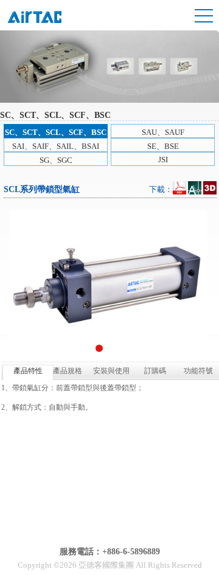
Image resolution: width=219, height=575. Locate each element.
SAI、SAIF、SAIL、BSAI (55, 146)
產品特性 (28, 371)
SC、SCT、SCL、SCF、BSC (55, 132)
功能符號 (198, 371)
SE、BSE (163, 146)
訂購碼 (155, 371)
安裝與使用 (111, 371)
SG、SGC (56, 160)
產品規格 (67, 371)
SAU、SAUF (163, 132)
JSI (163, 159)
